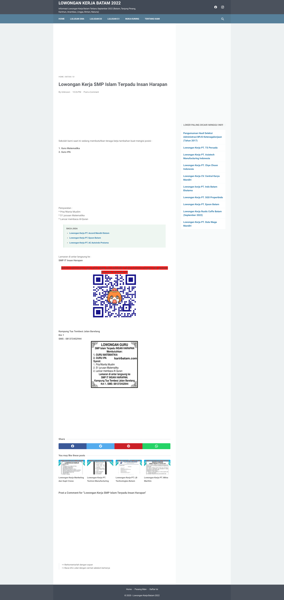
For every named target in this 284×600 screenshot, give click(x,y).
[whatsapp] (156, 446)
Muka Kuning (132, 19)
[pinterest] (128, 446)
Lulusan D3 (96, 19)
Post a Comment (91, 92)
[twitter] (100, 446)
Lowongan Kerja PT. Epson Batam (85, 238)
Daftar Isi (154, 589)
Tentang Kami (152, 19)
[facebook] (215, 7)
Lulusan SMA (77, 19)
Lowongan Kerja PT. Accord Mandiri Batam (89, 233)
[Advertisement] (114, 49)
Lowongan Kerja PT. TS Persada (200, 147)
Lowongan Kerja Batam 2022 (90, 3)
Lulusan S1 (114, 19)
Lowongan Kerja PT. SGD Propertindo (203, 197)
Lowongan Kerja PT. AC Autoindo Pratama (89, 243)
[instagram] (222, 7)
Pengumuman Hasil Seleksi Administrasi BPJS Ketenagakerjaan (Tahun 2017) (202, 137)
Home (61, 19)
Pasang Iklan (141, 589)
